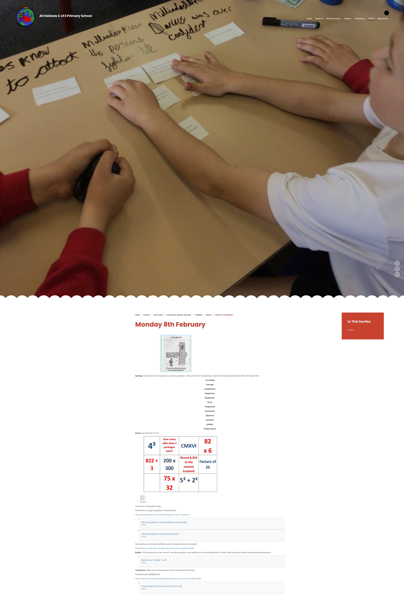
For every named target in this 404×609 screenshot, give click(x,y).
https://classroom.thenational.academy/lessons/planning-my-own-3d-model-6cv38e (168, 578)
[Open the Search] (386, 13)
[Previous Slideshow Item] (397, 268)
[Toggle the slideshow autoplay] (397, 274)
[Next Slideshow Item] (397, 263)
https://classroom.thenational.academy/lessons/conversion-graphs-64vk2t (164, 548)
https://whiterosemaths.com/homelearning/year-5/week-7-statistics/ (162, 514)
